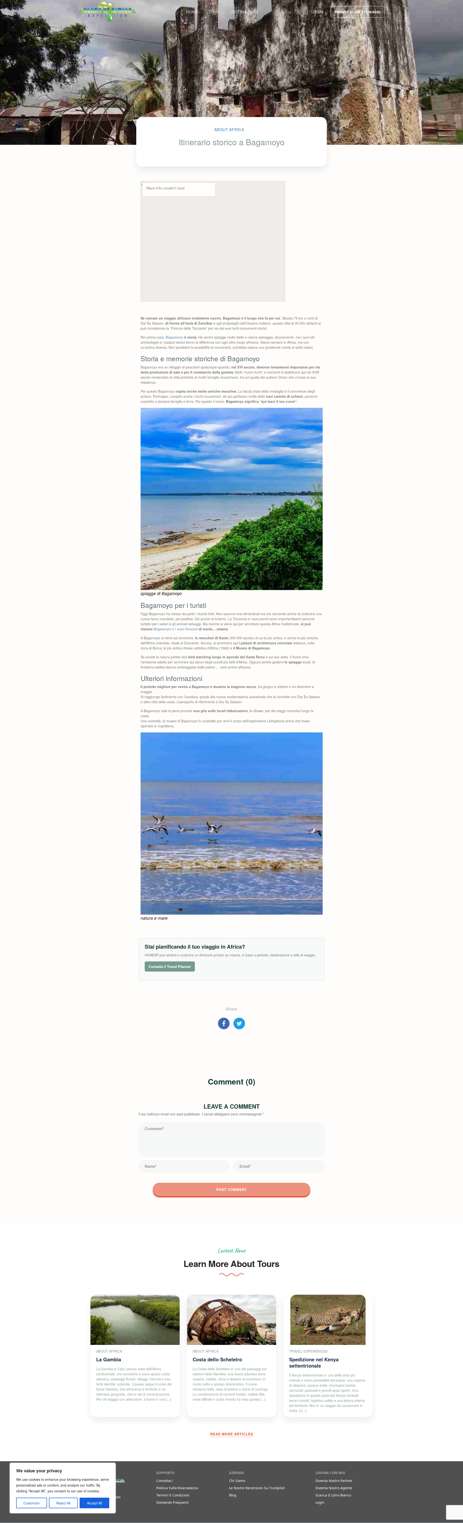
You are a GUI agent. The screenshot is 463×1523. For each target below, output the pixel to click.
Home (192, 11)
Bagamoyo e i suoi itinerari (176, 628)
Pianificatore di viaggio (358, 12)
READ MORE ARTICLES (231, 1434)
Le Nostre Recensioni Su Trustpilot (257, 1488)
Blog (232, 1495)
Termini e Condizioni (173, 1495)
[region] (63, 1488)
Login (317, 11)
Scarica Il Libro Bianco (333, 1495)
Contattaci (164, 1480)
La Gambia (108, 1359)
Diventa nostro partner (334, 1480)
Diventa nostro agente (333, 1488)
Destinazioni (244, 11)
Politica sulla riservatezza (177, 1488)
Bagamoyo (174, 337)
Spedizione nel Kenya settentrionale (314, 1362)
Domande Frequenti (172, 1502)
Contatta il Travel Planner (170, 966)
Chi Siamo (237, 1480)
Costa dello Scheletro (217, 1359)
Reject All (63, 1503)
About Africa (229, 129)
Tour (214, 11)
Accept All (94, 1503)
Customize (31, 1503)
